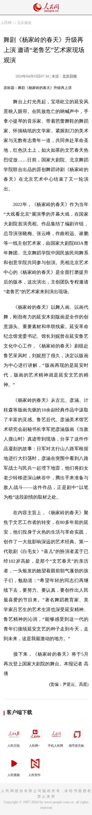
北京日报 (69, 76)
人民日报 (13, 745)
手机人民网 (55, 745)
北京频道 (24, 23)
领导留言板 (76, 745)
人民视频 (13, 775)
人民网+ (34, 745)
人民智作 (34, 775)
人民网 (6, 23)
